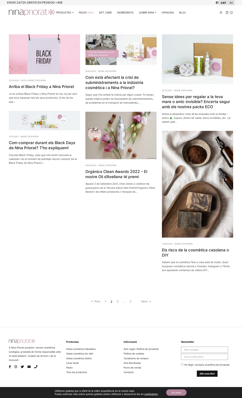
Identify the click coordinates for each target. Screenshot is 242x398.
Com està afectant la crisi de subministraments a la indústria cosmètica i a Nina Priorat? (114, 82)
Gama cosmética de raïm (79, 353)
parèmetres (151, 394)
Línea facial (72, 363)
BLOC (182, 12)
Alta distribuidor (132, 363)
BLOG (24, 80)
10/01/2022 (90, 71)
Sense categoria (37, 80)
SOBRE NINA (146, 12)
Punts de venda (132, 367)
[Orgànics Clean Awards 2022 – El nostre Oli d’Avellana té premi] (121, 135)
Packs (69, 367)
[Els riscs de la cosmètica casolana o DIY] (197, 184)
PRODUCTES (63, 12)
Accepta (176, 392)
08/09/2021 (90, 165)
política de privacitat (218, 364)
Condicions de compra (136, 358)
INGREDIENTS (125, 12)
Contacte (129, 372)
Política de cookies (134, 353)
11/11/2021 (13, 136)
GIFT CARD (105, 12)
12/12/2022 (14, 80)
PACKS (86, 12)
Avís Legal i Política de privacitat (141, 349)
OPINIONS (168, 12)
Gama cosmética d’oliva (79, 358)
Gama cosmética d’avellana (80, 349)
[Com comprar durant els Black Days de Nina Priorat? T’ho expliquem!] (44, 120)
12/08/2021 (167, 244)
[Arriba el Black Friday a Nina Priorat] (44, 54)
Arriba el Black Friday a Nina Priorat (41, 86)
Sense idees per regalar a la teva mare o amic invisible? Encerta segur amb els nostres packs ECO (196, 101)
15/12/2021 (167, 90)
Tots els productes (76, 372)
